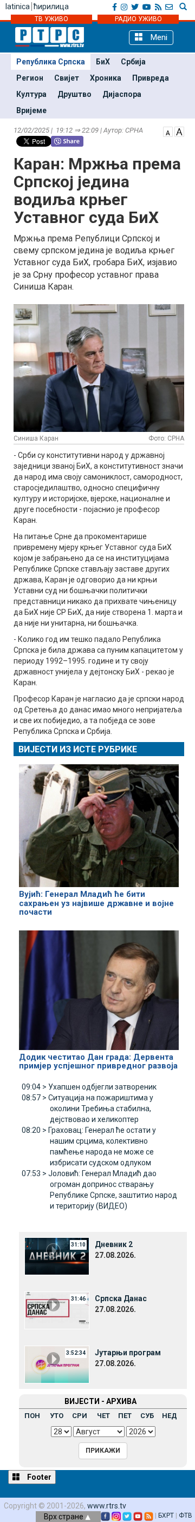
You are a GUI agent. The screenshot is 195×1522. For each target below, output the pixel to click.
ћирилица (51, 6)
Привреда (150, 78)
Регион (29, 78)
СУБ (147, 1416)
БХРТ (166, 1515)
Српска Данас (121, 1298)
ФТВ (185, 1515)
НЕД (169, 1416)
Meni (157, 37)
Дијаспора (121, 94)
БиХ (103, 61)
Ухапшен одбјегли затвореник (89, 1087)
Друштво (74, 94)
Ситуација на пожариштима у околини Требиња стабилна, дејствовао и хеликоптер (87, 1108)
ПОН (32, 1416)
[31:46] (57, 1309)
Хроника (105, 78)
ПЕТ (125, 1416)
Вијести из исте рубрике (77, 749)
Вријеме (31, 110)
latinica (17, 6)
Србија (133, 61)
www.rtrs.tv (106, 1505)
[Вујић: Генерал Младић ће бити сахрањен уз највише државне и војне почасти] (99, 821)
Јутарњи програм (128, 1352)
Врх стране (64, 1516)
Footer (38, 1477)
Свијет (66, 78)
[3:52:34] (57, 1363)
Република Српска (50, 61)
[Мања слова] (168, 131)
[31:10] (57, 1255)
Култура (31, 94)
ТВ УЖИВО (51, 19)
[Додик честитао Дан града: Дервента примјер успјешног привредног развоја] (99, 985)
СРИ (79, 1416)
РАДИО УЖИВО (138, 19)
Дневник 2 (114, 1244)
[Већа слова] (179, 131)
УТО (56, 1416)
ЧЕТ (103, 1416)
